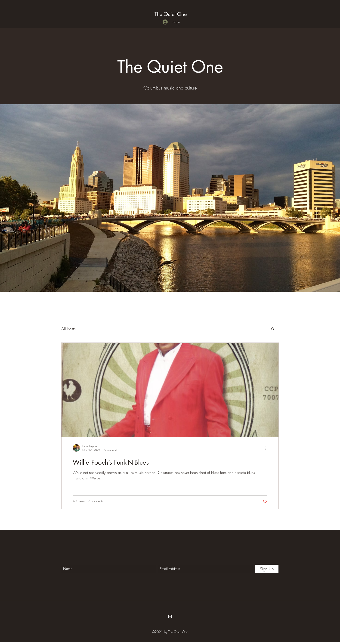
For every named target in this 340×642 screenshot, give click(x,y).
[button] (273, 329)
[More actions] (266, 448)
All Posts (68, 328)
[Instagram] (170, 616)
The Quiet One (171, 14)
